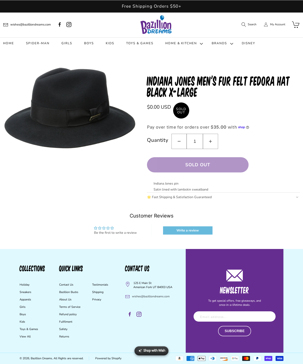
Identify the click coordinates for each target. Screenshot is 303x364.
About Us (65, 299)
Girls (23, 307)
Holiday (24, 285)
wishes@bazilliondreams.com (151, 296)
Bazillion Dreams (41, 358)
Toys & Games (29, 329)
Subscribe (235, 331)
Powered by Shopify (108, 358)
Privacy (96, 299)
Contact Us (66, 285)
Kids (22, 322)
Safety (63, 329)
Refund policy (68, 314)
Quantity (157, 140)
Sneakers (25, 292)
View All (25, 336)
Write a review (187, 230)
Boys (23, 314)
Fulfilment (65, 322)
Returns (64, 336)
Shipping (97, 292)
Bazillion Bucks (68, 292)
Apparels (25, 299)
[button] (249, 24)
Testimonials (100, 285)
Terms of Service (69, 307)
